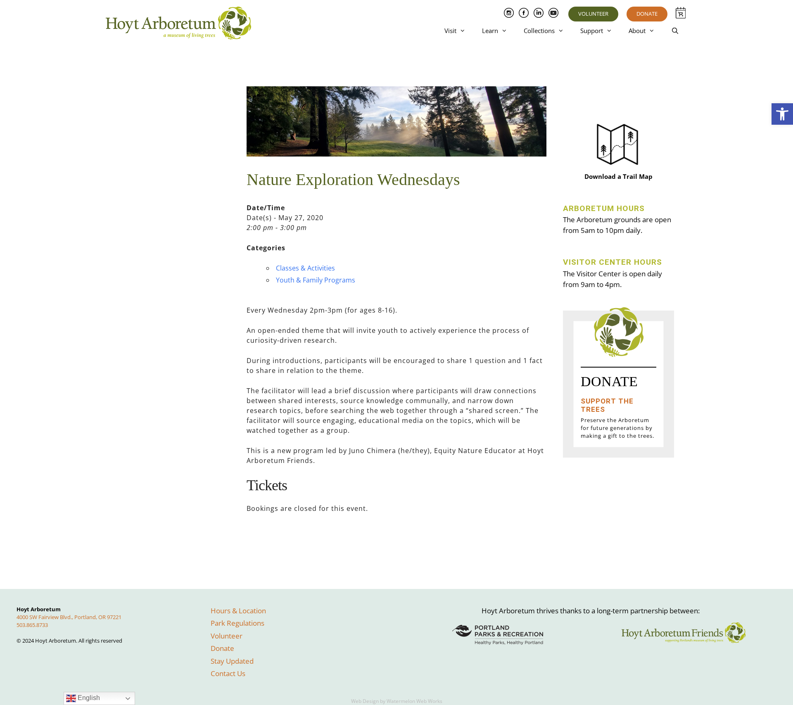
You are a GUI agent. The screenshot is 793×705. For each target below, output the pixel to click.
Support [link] (591, 30)
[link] (782, 114)
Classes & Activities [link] (305, 268)
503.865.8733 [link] (32, 625)
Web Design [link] (365, 701)
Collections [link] (539, 30)
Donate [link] (647, 13)
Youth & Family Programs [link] (315, 280)
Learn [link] (490, 30)
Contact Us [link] (228, 673)
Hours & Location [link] (238, 610)
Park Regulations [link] (237, 623)
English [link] (88, 697)
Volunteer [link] (593, 13)
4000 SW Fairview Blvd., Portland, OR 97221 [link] (69, 617)
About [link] (637, 30)
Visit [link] (450, 30)
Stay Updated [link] (232, 661)
